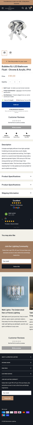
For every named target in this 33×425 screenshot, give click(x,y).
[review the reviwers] (5, 219)
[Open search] (23, 8)
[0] (30, 8)
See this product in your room (17, 61)
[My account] (26, 8)
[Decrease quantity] (10, 82)
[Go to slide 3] (16, 227)
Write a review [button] (16, 127)
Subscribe (16, 266)
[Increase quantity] (19, 82)
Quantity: (4, 82)
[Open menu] (3, 8)
